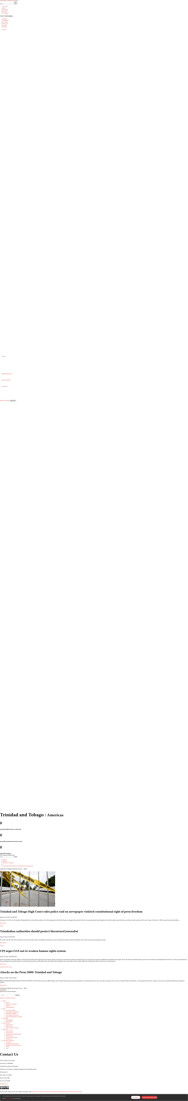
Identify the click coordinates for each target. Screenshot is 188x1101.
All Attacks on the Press (12, 1015)
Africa (7, 1047)
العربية (5, 25)
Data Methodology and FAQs (14, 1017)
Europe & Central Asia (12, 1044)
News (4, 1001)
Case (1, 870)
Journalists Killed (10, 1010)
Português (6, 20)
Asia (7, 1048)
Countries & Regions (8, 1041)
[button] (8, 16)
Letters (2, 946)
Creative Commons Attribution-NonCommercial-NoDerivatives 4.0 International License (57, 1092)
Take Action (9, 1026)
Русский (5, 24)
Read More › (3, 923)
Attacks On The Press (6, 967)
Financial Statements (11, 1037)
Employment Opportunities (13, 1034)
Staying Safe (9, 1021)
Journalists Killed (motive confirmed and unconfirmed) (18, 866)
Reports (5, 861)
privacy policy (9, 1098)
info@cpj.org (3, 1084)
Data (4, 1009)
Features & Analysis (8, 863)
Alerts (4, 860)
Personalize (136, 1097)
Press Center (9, 1036)
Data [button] (4, 356)
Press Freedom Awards (12, 1028)
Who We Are (9, 1033)
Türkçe (5, 27)
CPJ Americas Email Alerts (7, 855)
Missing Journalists (11, 1014)
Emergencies (9, 1020)
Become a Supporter (5, 998)
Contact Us (9, 1039)
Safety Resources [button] (7, 374)
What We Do (9, 1031)
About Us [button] (5, 386)
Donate (2, 401)
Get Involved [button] (6, 380)
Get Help (6, 401)
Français (5, 22)
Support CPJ (9, 1025)
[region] (94, 1097)
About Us (5, 1029)
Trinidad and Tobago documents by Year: (11, 869)
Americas (8, 1042)
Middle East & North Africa (13, 1045)
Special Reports (10, 1007)
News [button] (4, 30)
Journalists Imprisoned (12, 1012)
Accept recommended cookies (149, 1097)
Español (5, 19)
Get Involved (6, 1023)
